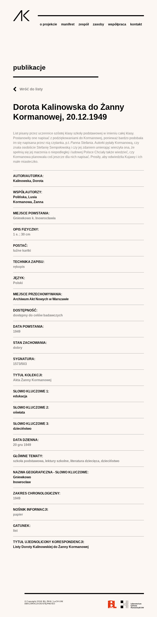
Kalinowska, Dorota (28, 181)
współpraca (117, 24)
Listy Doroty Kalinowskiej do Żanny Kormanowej (51, 547)
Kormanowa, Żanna (28, 202)
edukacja (20, 396)
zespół (83, 24)
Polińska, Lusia (25, 197)
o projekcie (48, 24)
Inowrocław (22, 482)
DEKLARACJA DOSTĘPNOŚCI (40, 603)
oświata (19, 412)
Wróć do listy (31, 89)
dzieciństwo (22, 428)
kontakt (136, 24)
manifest (67, 24)
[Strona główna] (21, 15)
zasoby (98, 24)
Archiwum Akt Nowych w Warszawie (41, 299)
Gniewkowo (22, 477)
